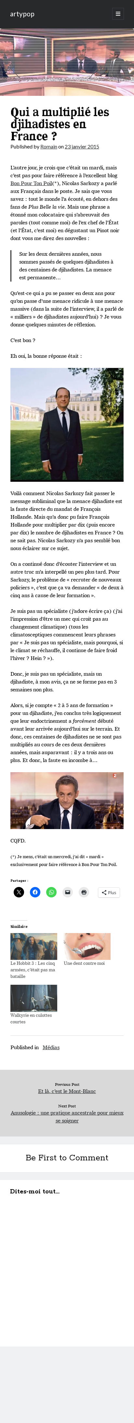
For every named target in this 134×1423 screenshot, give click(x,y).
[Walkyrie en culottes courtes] (33, 998)
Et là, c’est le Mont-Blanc (67, 1091)
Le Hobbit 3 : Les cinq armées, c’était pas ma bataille (32, 969)
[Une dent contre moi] (87, 946)
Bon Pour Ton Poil (31, 183)
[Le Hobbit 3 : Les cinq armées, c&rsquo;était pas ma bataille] (33, 946)
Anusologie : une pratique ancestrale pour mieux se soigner (67, 1116)
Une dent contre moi (84, 963)
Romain (48, 146)
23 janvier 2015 (82, 146)
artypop (22, 13)
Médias (51, 1047)
